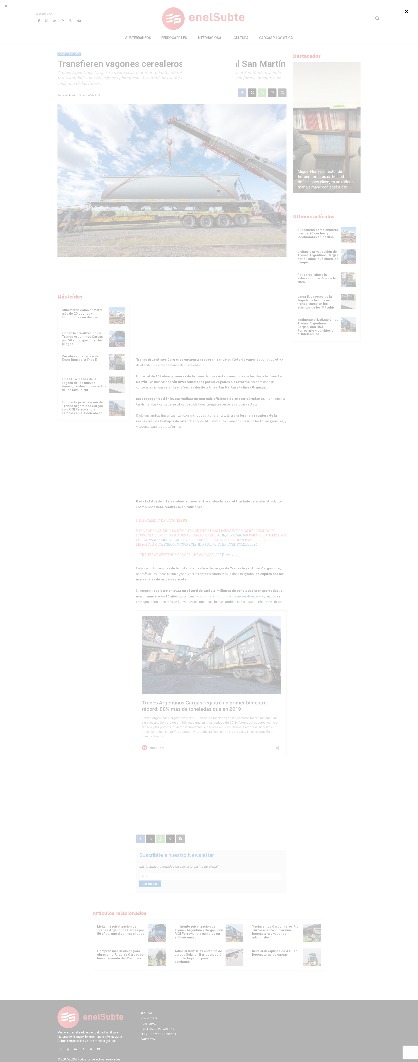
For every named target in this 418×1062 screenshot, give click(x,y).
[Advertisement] (209, 70)
